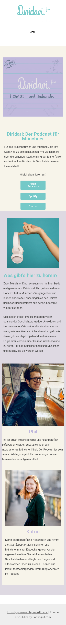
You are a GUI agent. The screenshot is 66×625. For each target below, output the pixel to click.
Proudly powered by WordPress (27, 612)
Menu (33, 32)
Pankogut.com (41, 617)
